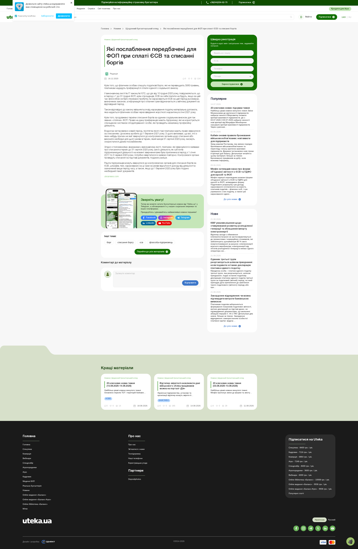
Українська (319, 520)
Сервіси (91, 8)
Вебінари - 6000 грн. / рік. (300, 475)
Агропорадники (30, 467)
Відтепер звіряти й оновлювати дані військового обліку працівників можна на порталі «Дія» (180, 386)
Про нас (116, 8)
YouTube (166, 223)
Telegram (185, 218)
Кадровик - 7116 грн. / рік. (300, 452)
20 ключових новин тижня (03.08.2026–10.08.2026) (227, 384)
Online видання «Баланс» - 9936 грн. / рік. (308, 484)
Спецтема (27, 449)
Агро (25, 472)
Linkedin (150, 223)
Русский (331, 520)
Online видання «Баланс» (34, 495)
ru (349, 17)
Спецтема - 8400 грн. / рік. (301, 447)
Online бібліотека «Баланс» (35, 504)
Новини (107, 40)
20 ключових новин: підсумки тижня (230, 108)
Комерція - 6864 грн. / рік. (300, 457)
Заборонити (47, 15)
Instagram (168, 218)
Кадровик (27, 476)
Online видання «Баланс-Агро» (37, 499)
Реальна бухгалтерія (32, 486)
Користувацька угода (137, 463)
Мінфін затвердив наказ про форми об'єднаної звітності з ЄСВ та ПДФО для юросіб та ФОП (231, 172)
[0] (350, 541)
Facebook (151, 218)
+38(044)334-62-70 (218, 2)
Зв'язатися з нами (136, 449)
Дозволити (64, 15)
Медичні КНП (29, 481)
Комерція (27, 454)
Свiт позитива (104, 8)
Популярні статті (296, 493)
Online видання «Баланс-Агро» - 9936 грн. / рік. (310, 489)
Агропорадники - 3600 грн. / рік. (303, 470)
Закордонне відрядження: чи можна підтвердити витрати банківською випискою (231, 299)
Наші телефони (135, 458)
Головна (10, 8)
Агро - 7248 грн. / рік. (298, 461)
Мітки (25, 509)
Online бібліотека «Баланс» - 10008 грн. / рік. (309, 480)
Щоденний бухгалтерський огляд (125, 40)
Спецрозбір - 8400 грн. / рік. (301, 466)
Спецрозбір (28, 463)
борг (109, 242)
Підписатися (245, 2)
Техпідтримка (134, 454)
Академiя (81, 8)
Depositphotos (134, 479)
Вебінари (27, 458)
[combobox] (232, 76)
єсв (141, 242)
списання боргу (125, 242)
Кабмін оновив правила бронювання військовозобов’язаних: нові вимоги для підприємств (230, 138)
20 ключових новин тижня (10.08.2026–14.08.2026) (121, 384)
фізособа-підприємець (161, 242)
